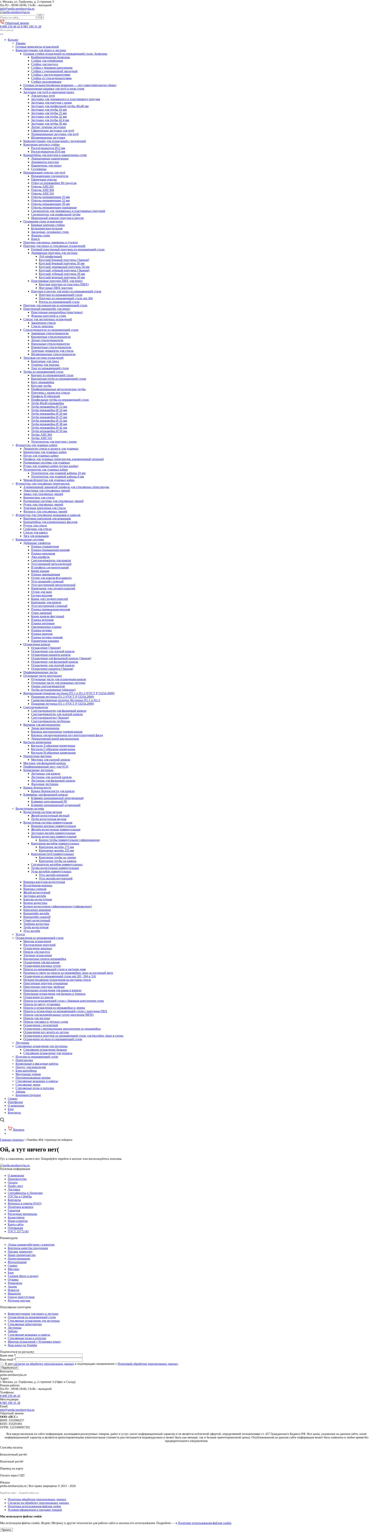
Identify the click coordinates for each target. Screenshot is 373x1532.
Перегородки (24, 1060)
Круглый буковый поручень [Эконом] (64, 260)
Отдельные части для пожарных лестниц (58, 682)
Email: (4, 1406)
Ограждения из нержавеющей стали (40, 937)
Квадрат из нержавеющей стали (52, 375)
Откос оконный (41, 612)
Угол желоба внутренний (55, 878)
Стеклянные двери (28, 1084)
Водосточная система (30, 808)
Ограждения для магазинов (41, 962)
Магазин (13, 1269)
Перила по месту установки (41, 1004)
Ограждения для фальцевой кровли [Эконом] (61, 658)
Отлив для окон (41, 592)
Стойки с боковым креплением (51, 67)
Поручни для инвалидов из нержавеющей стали (55, 305)
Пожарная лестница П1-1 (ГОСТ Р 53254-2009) (62, 703)
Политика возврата (20, 1207)
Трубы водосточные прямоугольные (55, 868)
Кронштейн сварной (37, 917)
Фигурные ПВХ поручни (56, 287)
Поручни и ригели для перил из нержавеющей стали (66, 291)
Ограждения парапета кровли (51, 654)
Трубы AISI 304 (41, 434)
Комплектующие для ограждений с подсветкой (54, 141)
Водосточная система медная (42, 812)
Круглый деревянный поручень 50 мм (64, 267)
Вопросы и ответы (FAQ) (24, 1203)
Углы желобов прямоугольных (51, 871)
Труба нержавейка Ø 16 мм (49, 410)
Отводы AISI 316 (42, 193)
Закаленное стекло (43, 322)
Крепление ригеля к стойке (41, 144)
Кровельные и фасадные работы (37, 1063)
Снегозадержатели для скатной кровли (57, 714)
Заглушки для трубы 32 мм (49, 116)
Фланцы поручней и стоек (48, 315)
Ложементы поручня (45, 162)
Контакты (14, 1112)
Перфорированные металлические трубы (58, 389)
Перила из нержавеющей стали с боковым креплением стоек (63, 1000)
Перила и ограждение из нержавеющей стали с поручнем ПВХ (65, 1011)
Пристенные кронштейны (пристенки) (57, 312)
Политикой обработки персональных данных (148, 1363)
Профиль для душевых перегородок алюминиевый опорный (63, 459)
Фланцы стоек (40, 235)
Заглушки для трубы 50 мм (49, 123)
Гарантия (14, 1210)
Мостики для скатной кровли (50, 759)
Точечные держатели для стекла (52, 350)
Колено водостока (35, 903)
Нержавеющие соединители (49, 176)
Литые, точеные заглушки (48, 127)
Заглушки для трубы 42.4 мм (50, 120)
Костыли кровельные (37, 742)
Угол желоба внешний (54, 875)
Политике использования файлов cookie (204, 1523)
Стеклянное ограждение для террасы (47, 1053)
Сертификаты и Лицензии (25, 1193)
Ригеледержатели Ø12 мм (48, 148)
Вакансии (14, 1293)
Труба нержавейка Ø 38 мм (49, 424)
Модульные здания (28, 1074)
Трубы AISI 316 (41, 438)
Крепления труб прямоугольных (52, 854)
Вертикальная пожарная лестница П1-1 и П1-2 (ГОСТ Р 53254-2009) (68, 693)
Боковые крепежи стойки (48, 225)
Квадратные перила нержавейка (44, 958)
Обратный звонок (16, 23)
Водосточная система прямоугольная (47, 822)
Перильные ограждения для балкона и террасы (54, 993)
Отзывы (13, 1279)
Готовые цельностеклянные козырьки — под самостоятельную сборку (70, 85)
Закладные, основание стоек (50, 232)
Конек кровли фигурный (47, 616)
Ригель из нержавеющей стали (59, 301)
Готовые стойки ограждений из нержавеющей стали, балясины (65, 53)
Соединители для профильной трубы (55, 214)
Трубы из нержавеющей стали (43, 371)
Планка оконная (41, 633)
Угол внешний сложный (47, 581)
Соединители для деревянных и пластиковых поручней (68, 211)
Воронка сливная (34, 889)
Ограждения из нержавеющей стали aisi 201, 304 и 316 (59, 976)
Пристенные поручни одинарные (45, 983)
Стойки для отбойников (47, 60)
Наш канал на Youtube (22, 1345)
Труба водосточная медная (48, 819)
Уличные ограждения (37, 955)
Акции (12, 1286)
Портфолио (15, 1102)
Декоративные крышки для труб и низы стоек (53, 88)
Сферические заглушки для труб (52, 130)
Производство (17, 1179)
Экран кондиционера (45, 728)
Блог (11, 1109)
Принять (6, 1530)
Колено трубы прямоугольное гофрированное (69, 840)
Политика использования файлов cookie (34, 1506)
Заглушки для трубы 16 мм (49, 109)
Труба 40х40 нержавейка (47, 403)
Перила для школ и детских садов (45, 1021)
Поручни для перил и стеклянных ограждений (54, 246)
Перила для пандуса (36, 951)
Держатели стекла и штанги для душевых (50, 448)
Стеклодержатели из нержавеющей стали (50, 329)
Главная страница (12, 1139)
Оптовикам (15, 1228)
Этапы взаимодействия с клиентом (31, 1244)
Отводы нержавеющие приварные (54, 207)
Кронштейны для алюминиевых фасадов (50, 522)
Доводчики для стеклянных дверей (46, 490)
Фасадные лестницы (44, 784)
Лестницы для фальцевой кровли (53, 780)
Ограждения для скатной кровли (53, 651)
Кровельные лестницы (38, 770)
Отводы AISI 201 (42, 186)
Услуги (20, 934)
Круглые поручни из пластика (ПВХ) (64, 284)
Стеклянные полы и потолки (35, 1088)
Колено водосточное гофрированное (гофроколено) (57, 906)
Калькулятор (16, 1217)
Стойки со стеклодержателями (51, 78)
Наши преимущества (22, 1255)
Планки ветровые (43, 623)
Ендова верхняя (41, 595)
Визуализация (17, 1262)
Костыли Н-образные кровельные (53, 752)
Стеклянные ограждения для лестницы (41, 1046)
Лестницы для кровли (45, 773)
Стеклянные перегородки (25, 1324)
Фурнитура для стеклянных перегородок (43, 483)
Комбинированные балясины (50, 57)
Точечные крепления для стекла (44, 508)
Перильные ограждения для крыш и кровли (52, 990)
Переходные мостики (37, 756)
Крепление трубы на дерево (57, 857)
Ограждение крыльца (37, 948)
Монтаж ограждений (37, 941)
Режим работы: (10, 1385)
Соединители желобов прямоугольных (57, 864)
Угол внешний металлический (51, 564)
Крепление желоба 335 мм (56, 850)
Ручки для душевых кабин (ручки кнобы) (50, 466)
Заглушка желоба (34, 896)
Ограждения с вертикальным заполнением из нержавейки (62, 1028)
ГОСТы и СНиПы (20, 1196)
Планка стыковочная (45, 546)
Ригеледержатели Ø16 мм (48, 151)
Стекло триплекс (42, 326)
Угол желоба (31, 930)
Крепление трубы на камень (57, 861)
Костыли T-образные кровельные (53, 745)
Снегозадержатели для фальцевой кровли (58, 710)
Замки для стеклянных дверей (43, 494)
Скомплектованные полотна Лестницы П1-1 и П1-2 (65, 700)
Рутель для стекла (35, 525)
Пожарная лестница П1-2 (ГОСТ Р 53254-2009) (62, 696)
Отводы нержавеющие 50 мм (50, 204)
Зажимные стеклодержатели (50, 333)
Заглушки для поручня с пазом (51, 102)
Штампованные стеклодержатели (53, 354)
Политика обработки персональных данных (37, 1499)
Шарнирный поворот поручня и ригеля (57, 218)
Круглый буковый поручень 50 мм (62, 263)
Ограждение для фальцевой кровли (54, 661)
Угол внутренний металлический (53, 585)
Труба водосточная (35, 927)
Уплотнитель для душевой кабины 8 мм (57, 476)
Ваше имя (7, 1355)
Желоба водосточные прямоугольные (55, 829)
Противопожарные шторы (33, 1077)
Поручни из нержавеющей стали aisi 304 (66, 298)
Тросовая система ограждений (43, 357)
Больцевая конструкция (46, 228)
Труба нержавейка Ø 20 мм (49, 413)
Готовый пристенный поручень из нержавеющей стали (68, 249)
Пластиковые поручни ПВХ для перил (57, 280)
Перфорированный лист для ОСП (45, 766)
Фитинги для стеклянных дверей (45, 511)
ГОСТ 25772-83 (18, 1231)
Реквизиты (15, 1283)
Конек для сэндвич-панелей (49, 598)
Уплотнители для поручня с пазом (54, 441)
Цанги (35, 239)
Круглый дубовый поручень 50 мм (62, 273)
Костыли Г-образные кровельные (53, 749)
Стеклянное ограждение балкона (45, 1049)
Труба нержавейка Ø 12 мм (49, 406)
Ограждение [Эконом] (46, 647)
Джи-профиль (40, 557)
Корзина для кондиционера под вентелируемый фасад (67, 735)
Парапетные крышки (45, 640)
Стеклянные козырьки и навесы (37, 1081)
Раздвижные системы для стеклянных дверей (53, 501)
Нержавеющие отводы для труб (44, 172)
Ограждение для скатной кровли (53, 665)
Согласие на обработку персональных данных (38, 1502)
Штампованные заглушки (48, 137)
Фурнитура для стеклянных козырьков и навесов (48, 515)
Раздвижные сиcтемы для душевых (46, 462)
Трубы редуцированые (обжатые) (53, 689)
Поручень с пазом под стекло (50, 392)
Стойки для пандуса (44, 64)
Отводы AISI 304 (42, 190)
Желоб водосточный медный (50, 815)
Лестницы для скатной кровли (51, 777)
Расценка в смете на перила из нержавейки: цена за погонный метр (68, 972)
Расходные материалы (22, 1214)
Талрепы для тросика (45, 364)
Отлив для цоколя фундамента (51, 578)
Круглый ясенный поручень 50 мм (62, 277)
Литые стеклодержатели (47, 340)
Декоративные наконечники (50, 158)
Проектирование (19, 1258)
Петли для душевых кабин (40, 455)
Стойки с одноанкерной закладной (54, 71)
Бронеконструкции (28, 1095)
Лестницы (22, 1042)
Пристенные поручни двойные (44, 986)
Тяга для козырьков (36, 536)
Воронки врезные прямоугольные (53, 826)
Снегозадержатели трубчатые (50, 721)
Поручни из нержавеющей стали (60, 294)
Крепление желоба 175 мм (56, 847)
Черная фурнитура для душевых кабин (49, 480)
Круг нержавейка (42, 382)
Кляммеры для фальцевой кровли (45, 794)
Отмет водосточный (36, 920)
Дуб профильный (50, 256)
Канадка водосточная (37, 899)
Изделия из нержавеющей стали (37, 1056)
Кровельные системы (30, 539)
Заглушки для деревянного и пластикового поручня (65, 99)
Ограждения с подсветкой (40, 1025)
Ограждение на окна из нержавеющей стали (52, 1039)
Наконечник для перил (46, 165)
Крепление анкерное (37, 910)
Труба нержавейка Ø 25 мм (49, 417)
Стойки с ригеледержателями (50, 74)
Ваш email (8, 1359)
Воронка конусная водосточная (44, 882)
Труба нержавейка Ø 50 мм (49, 431)
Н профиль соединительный (50, 567)
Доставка (14, 1189)
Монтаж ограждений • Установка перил (34, 1341)
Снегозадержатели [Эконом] (50, 717)
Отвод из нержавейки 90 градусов (54, 183)
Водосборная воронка (37, 885)
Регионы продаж (19, 1300)
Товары (20, 43)
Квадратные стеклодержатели (51, 336)
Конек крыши (40, 571)
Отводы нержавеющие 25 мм (50, 197)
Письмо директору (20, 1251)
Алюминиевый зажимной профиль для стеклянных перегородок (66, 487)
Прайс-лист (15, 1186)
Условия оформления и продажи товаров (35, 1509)
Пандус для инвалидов (31, 1067)
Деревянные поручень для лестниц (54, 253)
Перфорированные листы (40, 672)
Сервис (12, 1098)
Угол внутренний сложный (49, 605)
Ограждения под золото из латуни (46, 1032)
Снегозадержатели (35, 707)
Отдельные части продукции (42, 675)
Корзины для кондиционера (41, 724)
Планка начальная (43, 553)
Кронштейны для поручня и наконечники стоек (55, 155)
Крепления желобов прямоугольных (55, 843)
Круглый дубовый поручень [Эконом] (64, 270)
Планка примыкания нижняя (50, 550)
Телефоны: (7, 1392)
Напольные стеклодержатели (50, 343)
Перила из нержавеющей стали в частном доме (54, 969)
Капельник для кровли (46, 602)
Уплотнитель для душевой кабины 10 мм (58, 473)
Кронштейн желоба (36, 913)
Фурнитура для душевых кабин (36, 445)
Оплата (12, 1182)
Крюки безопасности (37, 787)
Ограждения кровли (36, 644)
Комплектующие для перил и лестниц (41, 50)
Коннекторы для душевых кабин (45, 452)
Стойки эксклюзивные (46, 81)
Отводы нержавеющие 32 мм (50, 200)
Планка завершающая (45, 574)
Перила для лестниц (36, 1018)
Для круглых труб (43, 95)
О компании (16, 1105)
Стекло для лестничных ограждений (47, 319)
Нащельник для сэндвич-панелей (53, 588)
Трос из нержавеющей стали (50, 368)
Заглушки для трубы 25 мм (49, 113)
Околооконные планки (46, 626)
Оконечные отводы (44, 179)
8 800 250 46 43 (10, 1395)
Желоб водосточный (36, 892)
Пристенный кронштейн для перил (46, 308)
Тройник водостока (36, 923)
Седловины (38, 169)
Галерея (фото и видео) (23, 1276)
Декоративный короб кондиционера (55, 738)
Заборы (20, 1091)
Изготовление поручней (39, 944)
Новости (13, 1290)
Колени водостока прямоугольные (54, 836)
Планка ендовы (41, 630)
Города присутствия (21, 1297)
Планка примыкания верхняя (50, 609)
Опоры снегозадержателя (48, 686)
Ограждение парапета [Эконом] (52, 668)
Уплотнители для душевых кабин (45, 469)
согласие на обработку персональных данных (44, 1363)
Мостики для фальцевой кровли (44, 763)
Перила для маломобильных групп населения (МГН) (58, 1014)
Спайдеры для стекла (37, 529)
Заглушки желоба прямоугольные (53, 833)
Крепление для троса (45, 361)
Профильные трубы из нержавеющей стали (60, 399)
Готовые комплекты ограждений (37, 46)
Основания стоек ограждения (43, 221)
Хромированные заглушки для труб (54, 134)
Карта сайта (16, 1224)
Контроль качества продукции (28, 1248)
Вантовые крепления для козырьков (47, 518)
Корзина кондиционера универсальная (56, 731)
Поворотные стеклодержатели (51, 347)
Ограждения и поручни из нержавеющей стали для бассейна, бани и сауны (73, 1035)
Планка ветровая (42, 619)
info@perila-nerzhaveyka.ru (17, 8)
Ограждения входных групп (42, 965)
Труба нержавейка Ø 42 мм (49, 427)
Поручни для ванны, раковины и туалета (50, 242)
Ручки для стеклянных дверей (43, 504)
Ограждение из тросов (38, 997)
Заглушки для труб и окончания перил (48, 92)
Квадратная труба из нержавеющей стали (58, 378)
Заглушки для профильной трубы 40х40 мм (60, 106)
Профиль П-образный (45, 396)
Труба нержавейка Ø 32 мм (49, 420)
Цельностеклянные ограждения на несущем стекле (57, 979)
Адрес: (4, 1378)
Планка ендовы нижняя (47, 637)
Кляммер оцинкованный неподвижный (57, 798)
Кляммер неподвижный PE (49, 801)
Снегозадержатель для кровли (51, 560)
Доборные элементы (37, 543)
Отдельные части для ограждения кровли (58, 679)
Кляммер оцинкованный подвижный (55, 805)
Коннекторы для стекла (38, 497)
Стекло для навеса (35, 532)
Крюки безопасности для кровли (53, 791)
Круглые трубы (41, 385)
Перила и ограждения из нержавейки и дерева (54, 1007)
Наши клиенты (18, 1221)
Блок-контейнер (26, 1070)
